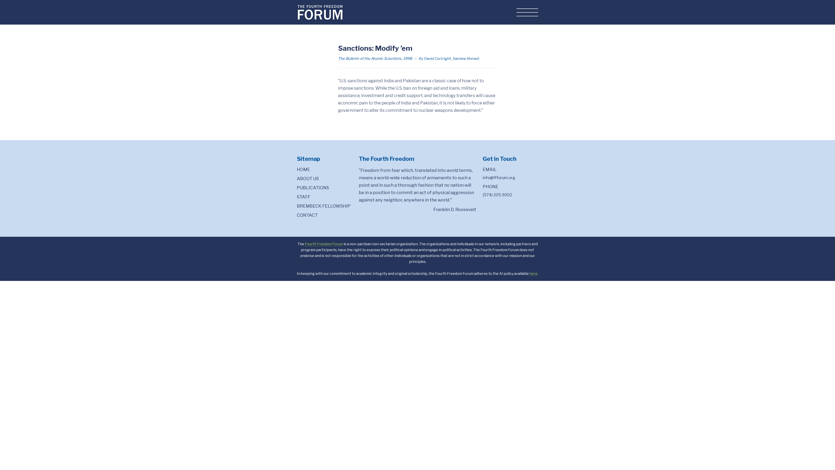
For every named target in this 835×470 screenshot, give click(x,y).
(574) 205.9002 (497, 195)
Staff (303, 197)
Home (303, 169)
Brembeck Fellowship (324, 206)
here (533, 274)
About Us (308, 178)
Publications (313, 187)
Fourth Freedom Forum (324, 244)
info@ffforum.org (499, 177)
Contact (307, 215)
